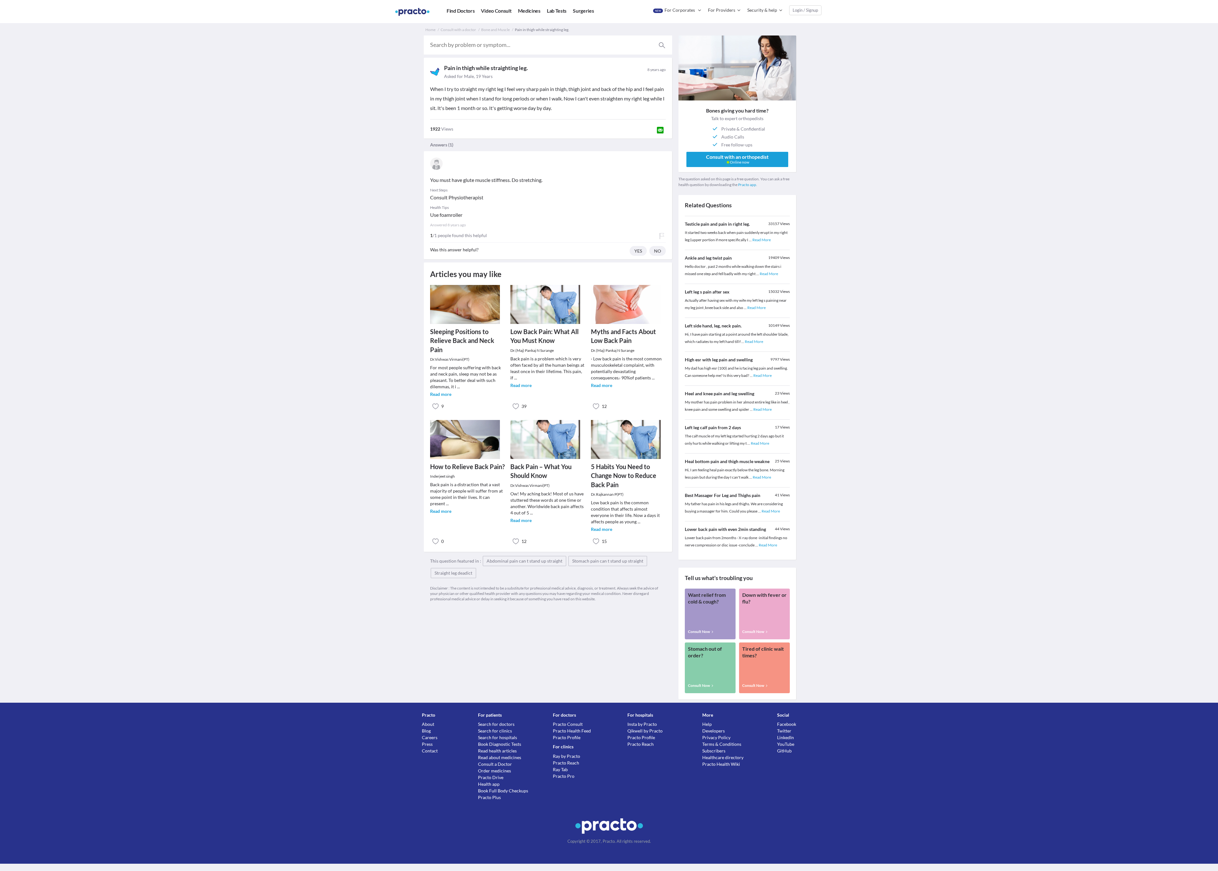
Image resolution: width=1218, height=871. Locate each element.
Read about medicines (499, 757)
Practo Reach (566, 762)
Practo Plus (489, 797)
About (428, 724)
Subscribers (713, 750)
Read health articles (497, 750)
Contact (430, 750)
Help (707, 724)
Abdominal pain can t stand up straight (524, 561)
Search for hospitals (497, 737)
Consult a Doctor (495, 764)
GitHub (784, 750)
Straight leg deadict (453, 573)
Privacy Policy (716, 737)
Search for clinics (495, 730)
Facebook (786, 724)
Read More (761, 239)
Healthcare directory (722, 757)
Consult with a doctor (458, 29)
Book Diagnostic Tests (499, 744)
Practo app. (747, 184)
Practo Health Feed (572, 730)
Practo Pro (563, 776)
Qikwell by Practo (645, 730)
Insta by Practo (642, 724)
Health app (489, 784)
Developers (713, 730)
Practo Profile (566, 737)
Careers (429, 737)
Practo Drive (490, 777)
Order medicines (494, 770)
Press (427, 744)
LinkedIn (785, 737)
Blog (426, 730)
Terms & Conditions (721, 744)
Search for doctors (496, 724)
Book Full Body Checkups (503, 790)
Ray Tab (560, 769)
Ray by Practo (566, 756)
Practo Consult (568, 724)
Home (430, 29)
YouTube (785, 744)
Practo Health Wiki (721, 764)
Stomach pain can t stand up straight (607, 561)
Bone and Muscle (495, 29)
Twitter (784, 730)
